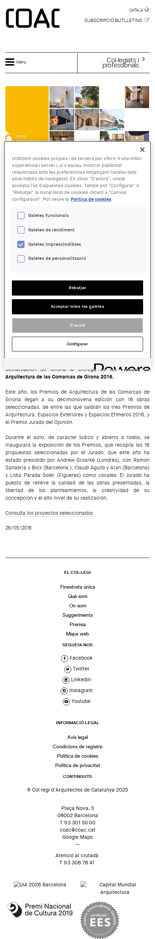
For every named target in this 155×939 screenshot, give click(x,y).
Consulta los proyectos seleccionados (49, 513)
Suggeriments (77, 615)
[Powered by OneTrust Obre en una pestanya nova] (120, 364)
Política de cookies (77, 756)
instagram (80, 690)
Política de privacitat (77, 765)
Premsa (78, 624)
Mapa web (77, 633)
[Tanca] (142, 150)
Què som (77, 596)
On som (77, 605)
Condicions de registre (77, 746)
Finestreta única (77, 587)
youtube (80, 701)
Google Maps (77, 837)
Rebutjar (77, 288)
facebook (80, 658)
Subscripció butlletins (113, 20)
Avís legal (77, 737)
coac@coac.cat (78, 830)
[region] (77, 255)
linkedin (80, 679)
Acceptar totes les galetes (78, 306)
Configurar (77, 344)
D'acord (77, 325)
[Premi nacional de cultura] (40, 920)
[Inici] (33, 18)
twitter (80, 668)
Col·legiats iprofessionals (120, 62)
